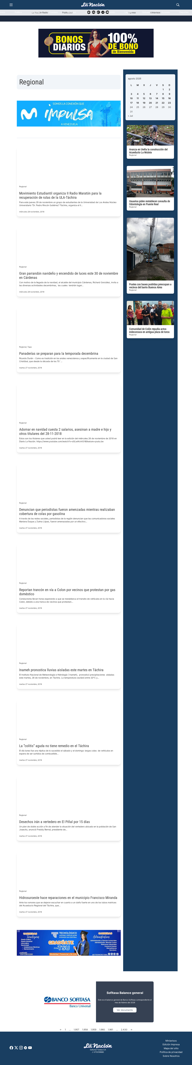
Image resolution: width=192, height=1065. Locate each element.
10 (131, 98)
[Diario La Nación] (93, 5)
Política (18, 12)
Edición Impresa (171, 1044)
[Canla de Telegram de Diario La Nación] (25, 1048)
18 (137, 102)
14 (157, 98)
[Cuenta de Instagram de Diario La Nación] (21, 1048)
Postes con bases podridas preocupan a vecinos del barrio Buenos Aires (150, 286)
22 (163, 102)
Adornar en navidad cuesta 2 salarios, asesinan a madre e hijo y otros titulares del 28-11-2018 (65, 431)
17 (131, 102)
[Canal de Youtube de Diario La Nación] (30, 1048)
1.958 (85, 1029)
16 (169, 98)
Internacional (91, 12)
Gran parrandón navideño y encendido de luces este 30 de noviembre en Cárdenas (68, 275)
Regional (35, 12)
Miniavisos (171, 1040)
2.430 (124, 1029)
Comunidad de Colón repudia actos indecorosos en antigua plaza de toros (149, 330)
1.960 (102, 1029)
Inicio (2, 12)
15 (163, 98)
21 (157, 102)
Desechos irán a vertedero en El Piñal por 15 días (54, 822)
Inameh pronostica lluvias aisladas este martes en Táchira (61, 670)
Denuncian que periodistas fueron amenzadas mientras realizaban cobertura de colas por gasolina (67, 511)
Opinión (111, 12)
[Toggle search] (177, 5)
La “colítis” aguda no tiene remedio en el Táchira (54, 746)
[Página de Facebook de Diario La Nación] (11, 1048)
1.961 (110, 1029)
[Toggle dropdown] (8, 25)
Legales (128, 12)
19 (144, 102)
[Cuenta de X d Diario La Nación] (16, 1048)
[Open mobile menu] (11, 5)
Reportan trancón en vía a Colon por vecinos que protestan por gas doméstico (67, 592)
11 (138, 98)
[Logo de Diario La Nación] (98, 1046)
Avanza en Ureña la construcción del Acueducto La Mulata (148, 151)
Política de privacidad (171, 1052)
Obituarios (147, 12)
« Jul (130, 115)
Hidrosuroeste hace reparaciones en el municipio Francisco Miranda (68, 898)
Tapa (29, 347)
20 (150, 102)
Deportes (183, 12)
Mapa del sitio (171, 1048)
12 (144, 98)
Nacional (71, 12)
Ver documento (125, 1010)
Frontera (53, 12)
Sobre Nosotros (171, 1056)
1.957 (76, 1029)
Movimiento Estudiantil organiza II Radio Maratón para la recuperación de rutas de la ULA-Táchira (60, 195)
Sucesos (166, 12)
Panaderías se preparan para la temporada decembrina (58, 353)
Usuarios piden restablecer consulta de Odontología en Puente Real (149, 203)
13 (150, 98)
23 (169, 102)
